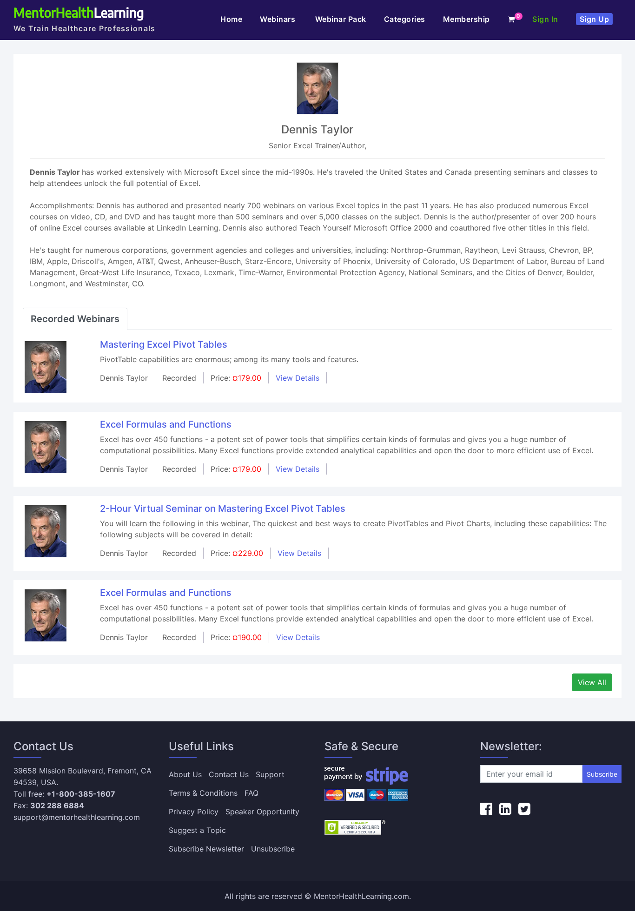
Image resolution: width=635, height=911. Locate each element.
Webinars (279, 19)
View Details (297, 378)
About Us (185, 774)
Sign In (545, 19)
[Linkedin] (505, 808)
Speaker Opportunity (262, 811)
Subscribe (602, 774)
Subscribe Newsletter (206, 848)
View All (592, 682)
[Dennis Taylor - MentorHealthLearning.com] (45, 366)
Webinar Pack (340, 19)
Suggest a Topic (197, 830)
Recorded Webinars (75, 318)
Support (270, 774)
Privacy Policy (193, 811)
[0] (511, 19)
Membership (466, 19)
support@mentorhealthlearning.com (76, 817)
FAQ (251, 793)
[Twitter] (524, 808)
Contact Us (229, 774)
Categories (404, 19)
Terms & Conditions (203, 793)
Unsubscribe (273, 848)
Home (231, 19)
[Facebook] (486, 808)
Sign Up (594, 19)
